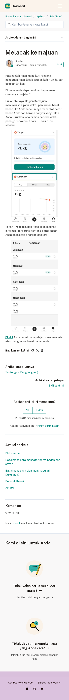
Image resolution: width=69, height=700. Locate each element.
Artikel (9, 488)
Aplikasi (40, 16)
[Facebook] (32, 350)
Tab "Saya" (56, 16)
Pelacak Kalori (14, 481)
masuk (17, 523)
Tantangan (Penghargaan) (21, 372)
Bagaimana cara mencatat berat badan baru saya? (33, 462)
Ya (27, 410)
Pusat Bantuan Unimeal (18, 16)
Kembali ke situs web (20, 682)
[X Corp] (37, 350)
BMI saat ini (56, 385)
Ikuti (59, 64)
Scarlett (19, 61)
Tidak (39, 410)
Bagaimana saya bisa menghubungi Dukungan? (27, 472)
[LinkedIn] (42, 350)
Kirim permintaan (48, 425)
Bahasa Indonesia (48, 682)
